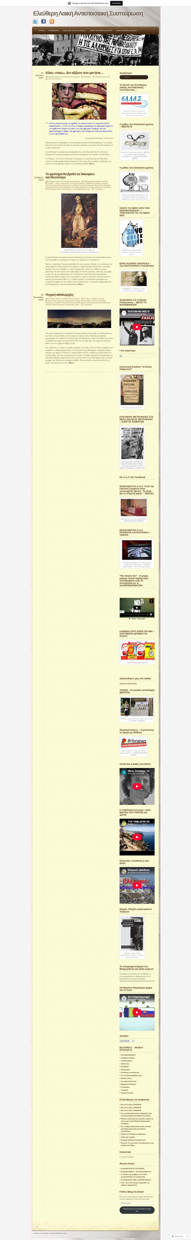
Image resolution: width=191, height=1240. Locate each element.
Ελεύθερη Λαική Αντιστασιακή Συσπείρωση (88, 13)
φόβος (72, 301)
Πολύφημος (125, 1087)
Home (95, 50)
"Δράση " (51, 183)
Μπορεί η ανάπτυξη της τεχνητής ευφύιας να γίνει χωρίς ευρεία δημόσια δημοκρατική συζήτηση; (137, 1121)
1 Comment (98, 189)
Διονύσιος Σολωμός (86, 185)
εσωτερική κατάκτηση (94, 302)
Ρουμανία (57, 302)
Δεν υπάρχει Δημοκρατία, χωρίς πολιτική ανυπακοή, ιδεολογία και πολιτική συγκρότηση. (136, 1129)
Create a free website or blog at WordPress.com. (50, 1233)
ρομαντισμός (64, 183)
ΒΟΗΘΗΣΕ (125, 1067)
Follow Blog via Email (132, 1191)
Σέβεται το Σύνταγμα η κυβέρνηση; (133, 1134)
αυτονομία (75, 187)
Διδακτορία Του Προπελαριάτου (74, 31)
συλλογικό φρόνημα (77, 183)
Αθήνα (77, 301)
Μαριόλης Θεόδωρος (128, 1084)
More (91, 164)
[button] (79, 319)
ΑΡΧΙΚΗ (42, 31)
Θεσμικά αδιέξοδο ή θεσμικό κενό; (133, 1140)
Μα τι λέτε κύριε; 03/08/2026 (131, 1108)
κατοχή (48, 304)
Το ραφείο (124, 1090)
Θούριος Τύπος (126, 1078)
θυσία (47, 189)
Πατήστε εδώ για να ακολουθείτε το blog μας (137, 1210)
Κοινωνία (87, 77)
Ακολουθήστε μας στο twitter (135, 678)
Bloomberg (52, 301)
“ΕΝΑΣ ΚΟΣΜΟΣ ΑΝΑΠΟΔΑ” (126, 31)
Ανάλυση (98, 77)
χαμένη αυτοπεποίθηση (70, 185)
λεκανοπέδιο (69, 304)
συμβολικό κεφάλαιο (92, 183)
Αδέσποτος (125, 1064)
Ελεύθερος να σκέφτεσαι (130, 1072)
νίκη (108, 77)
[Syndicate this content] (120, 1099)
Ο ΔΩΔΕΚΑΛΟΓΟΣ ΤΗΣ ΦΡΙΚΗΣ (132, 1169)
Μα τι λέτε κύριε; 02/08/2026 (131, 1110)
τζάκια (66, 301)
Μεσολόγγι (99, 185)
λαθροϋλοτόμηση (57, 304)
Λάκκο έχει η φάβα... (128, 1137)
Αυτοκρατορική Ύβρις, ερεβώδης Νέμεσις (136, 1180)
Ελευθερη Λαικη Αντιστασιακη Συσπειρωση (64, 77)
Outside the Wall (127, 1093)
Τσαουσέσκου (67, 302)
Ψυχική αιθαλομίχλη (59, 294)
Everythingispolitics (128, 1055)
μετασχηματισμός (79, 189)
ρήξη (57, 183)
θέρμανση (106, 302)
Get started (116, 3)
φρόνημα (57, 185)
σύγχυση (60, 301)
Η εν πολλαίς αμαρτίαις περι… (132, 1075)
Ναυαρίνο (106, 185)
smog (77, 304)
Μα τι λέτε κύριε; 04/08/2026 (131, 1105)
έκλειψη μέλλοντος (52, 187)
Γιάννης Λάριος (85, 301)
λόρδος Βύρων (67, 189)
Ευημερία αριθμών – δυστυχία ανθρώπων (136, 1172)
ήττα (104, 77)
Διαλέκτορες (125, 1070)
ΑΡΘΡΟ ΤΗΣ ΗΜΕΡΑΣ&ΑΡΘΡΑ (101, 31)
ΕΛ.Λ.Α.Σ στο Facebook (132, 477)
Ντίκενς (95, 301)
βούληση (98, 187)
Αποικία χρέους (126, 1061)
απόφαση (67, 187)
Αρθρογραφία (89, 181)
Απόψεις (87, 298)
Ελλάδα (97, 181)
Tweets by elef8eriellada (128, 683)
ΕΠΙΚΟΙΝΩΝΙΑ (54, 31)
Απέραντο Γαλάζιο (127, 1058)
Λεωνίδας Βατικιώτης (128, 1081)
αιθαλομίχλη (80, 302)
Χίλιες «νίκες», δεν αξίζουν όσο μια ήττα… (74, 73)
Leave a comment (54, 79)
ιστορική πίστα (55, 189)
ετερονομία (106, 187)
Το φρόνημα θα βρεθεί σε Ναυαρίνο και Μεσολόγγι (70, 175)
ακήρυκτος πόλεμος (87, 187)
